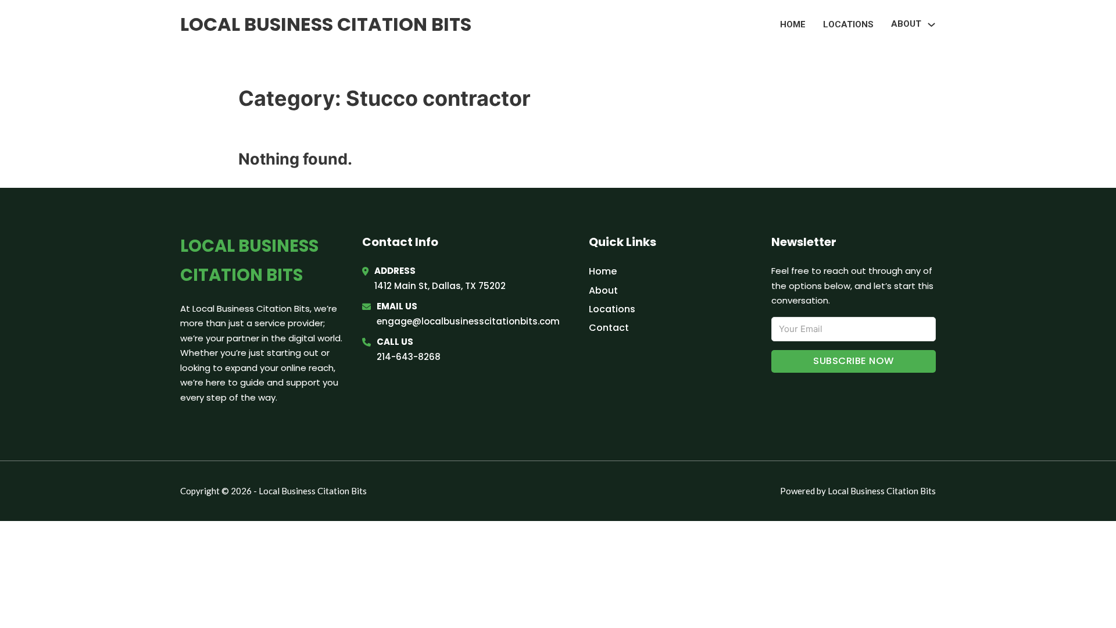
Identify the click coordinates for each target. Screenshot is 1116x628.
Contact (609, 327)
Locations (848, 24)
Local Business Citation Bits (325, 24)
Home (793, 24)
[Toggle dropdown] (931, 24)
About (603, 290)
